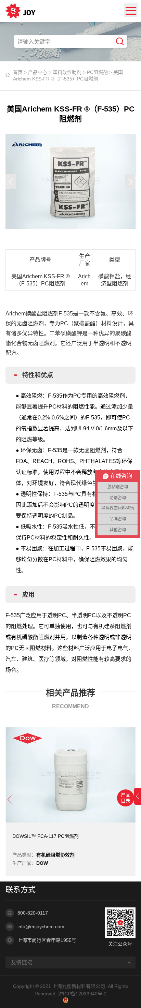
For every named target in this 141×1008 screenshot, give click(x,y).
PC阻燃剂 (97, 72)
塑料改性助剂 (67, 72)
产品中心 (37, 72)
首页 (18, 72)
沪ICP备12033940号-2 (82, 993)
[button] (10, 181)
